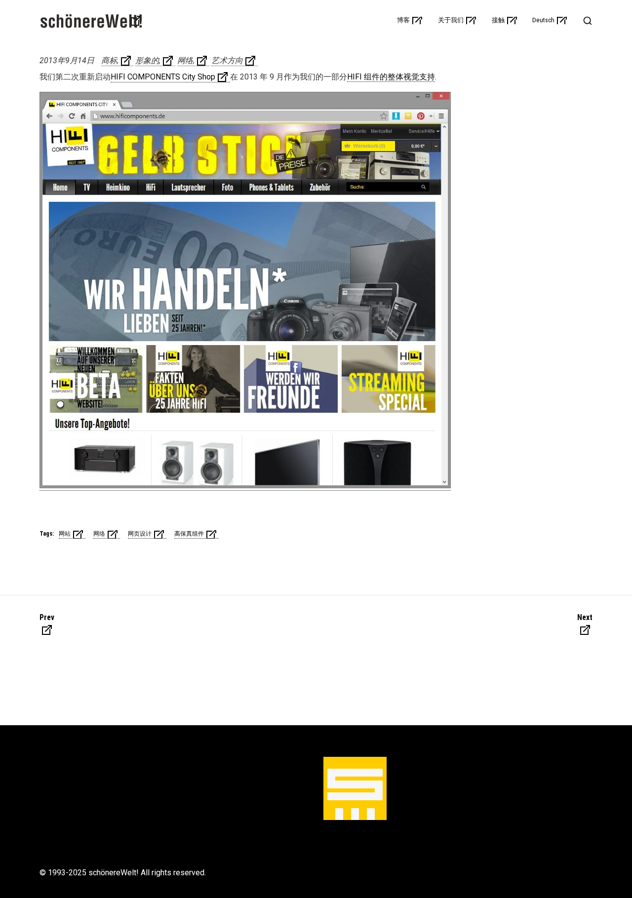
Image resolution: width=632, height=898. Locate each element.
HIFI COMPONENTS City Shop (163, 76)
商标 (109, 60)
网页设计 (140, 533)
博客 (403, 20)
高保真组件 (189, 533)
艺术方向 (227, 60)
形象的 (147, 60)
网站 (65, 533)
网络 (185, 60)
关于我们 (451, 20)
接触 (498, 20)
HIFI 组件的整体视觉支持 (391, 76)
